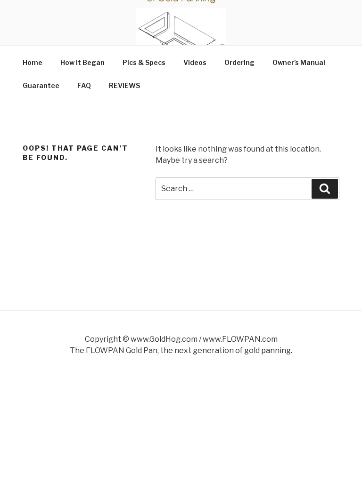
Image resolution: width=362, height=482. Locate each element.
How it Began (82, 62)
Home (32, 62)
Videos (194, 62)
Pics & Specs (144, 62)
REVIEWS (124, 85)
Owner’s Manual (298, 62)
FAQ (84, 85)
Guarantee (41, 85)
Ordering (239, 62)
